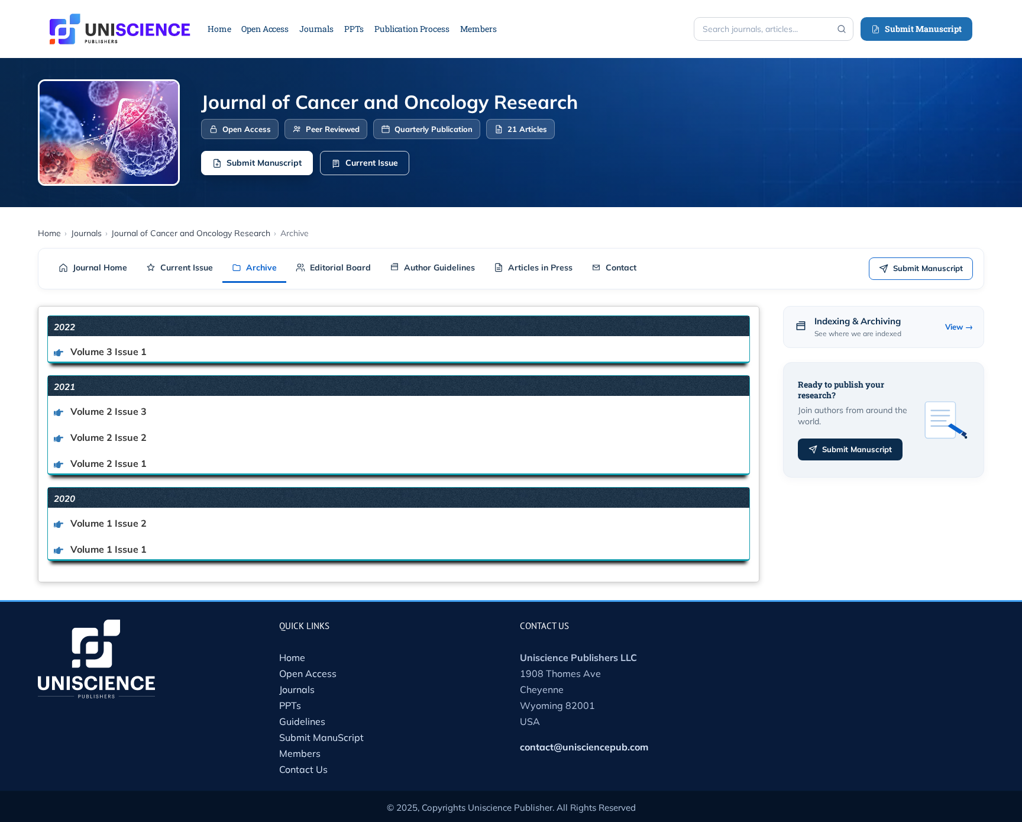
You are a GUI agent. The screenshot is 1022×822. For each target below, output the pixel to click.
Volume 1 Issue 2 (107, 523)
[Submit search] (841, 29)
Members (300, 753)
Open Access (308, 673)
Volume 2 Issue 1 (107, 463)
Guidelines (302, 721)
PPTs (290, 705)
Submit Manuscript (923, 28)
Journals (297, 689)
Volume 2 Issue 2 (107, 437)
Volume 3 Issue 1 (107, 351)
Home (292, 657)
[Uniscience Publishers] (120, 21)
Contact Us (303, 769)
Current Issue (371, 162)
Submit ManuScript (321, 737)
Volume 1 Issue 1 (107, 549)
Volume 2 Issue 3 (107, 411)
